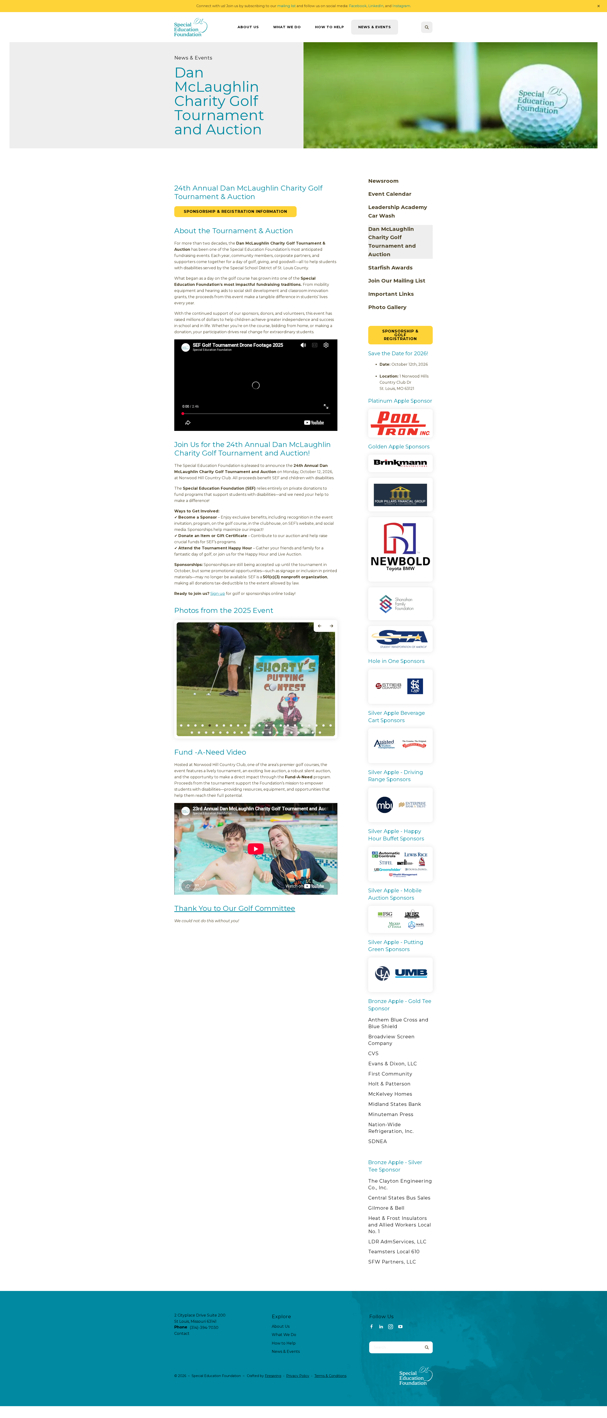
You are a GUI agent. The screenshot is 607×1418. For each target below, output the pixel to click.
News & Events (374, 27)
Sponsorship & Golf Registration (400, 335)
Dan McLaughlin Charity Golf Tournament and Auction (392, 242)
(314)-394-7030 (204, 1327)
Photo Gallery (387, 307)
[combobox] (433, 27)
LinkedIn (375, 6)
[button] (598, 6)
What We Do (287, 27)
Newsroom (383, 181)
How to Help (284, 1343)
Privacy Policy (297, 1376)
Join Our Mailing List (396, 281)
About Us (248, 27)
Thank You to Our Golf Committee (234, 908)
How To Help (329, 27)
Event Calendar (389, 194)
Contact (181, 1333)
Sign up (217, 593)
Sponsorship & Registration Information (235, 211)
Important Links (391, 294)
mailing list (286, 6)
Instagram (401, 6)
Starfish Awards (390, 267)
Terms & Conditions (330, 1376)
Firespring (273, 1376)
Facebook (358, 6)
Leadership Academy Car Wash (397, 211)
